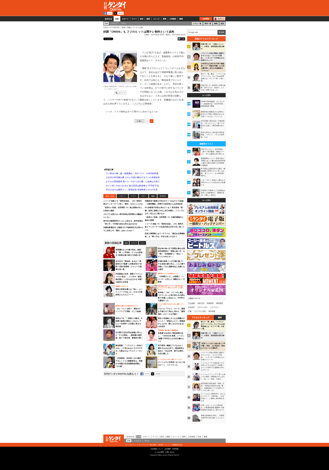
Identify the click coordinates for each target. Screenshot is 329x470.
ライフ (134, 19)
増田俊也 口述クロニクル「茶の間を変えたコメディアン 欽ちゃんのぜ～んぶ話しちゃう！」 (171, 287)
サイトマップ (143, 445)
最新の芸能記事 (113, 243)
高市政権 (211, 311)
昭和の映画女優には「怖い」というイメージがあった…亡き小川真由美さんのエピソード (129, 292)
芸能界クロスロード (122, 286)
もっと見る (206, 95)
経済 (141, 19)
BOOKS (163, 196)
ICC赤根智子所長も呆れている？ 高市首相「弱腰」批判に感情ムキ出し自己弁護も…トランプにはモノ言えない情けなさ (164, 210)
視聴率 (143, 60)
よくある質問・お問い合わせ (164, 452)
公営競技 (173, 19)
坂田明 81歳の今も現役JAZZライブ (127, 306)
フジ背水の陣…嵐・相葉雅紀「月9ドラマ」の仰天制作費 (132, 173)
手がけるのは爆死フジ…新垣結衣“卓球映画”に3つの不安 (132, 190)
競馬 (164, 19)
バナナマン (214, 307)
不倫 (189, 311)
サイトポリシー (130, 445)
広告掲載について (156, 449)
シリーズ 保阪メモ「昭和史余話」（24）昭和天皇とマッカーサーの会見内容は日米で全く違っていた (164, 227)
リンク (167, 445)
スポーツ (125, 19)
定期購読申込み (177, 445)
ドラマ (156, 56)
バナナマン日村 (200, 311)
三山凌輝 (191, 303)
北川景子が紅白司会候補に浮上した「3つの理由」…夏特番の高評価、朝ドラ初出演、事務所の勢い (129, 335)
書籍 (181, 19)
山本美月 (191, 307)
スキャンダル (202, 307)
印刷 (182, 39)
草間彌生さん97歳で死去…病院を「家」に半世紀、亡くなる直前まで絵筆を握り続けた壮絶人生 (129, 252)
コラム (142, 243)
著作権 (160, 445)
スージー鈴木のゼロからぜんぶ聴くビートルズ (171, 305)
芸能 (117, 19)
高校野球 (210, 303)
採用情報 (175, 449)
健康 (148, 19)
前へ (139, 121)
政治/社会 (108, 19)
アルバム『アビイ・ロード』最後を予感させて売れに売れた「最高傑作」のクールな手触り (171, 311)
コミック (156, 19)
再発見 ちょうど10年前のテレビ (168, 273)
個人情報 (153, 445)
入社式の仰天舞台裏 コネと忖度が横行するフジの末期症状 (133, 177)
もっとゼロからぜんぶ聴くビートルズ (170, 359)
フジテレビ (139, 103)
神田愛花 (219, 303)
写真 (199, 437)
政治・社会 (110, 196)
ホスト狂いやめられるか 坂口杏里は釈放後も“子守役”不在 (132, 186)
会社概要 (167, 449)
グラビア (134, 243)
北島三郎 (200, 303)
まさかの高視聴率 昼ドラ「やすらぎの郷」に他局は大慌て (133, 181)
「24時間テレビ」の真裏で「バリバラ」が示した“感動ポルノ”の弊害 (171, 279)
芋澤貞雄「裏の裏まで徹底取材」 (168, 330)
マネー (143, 196)
